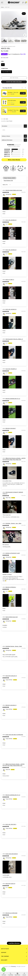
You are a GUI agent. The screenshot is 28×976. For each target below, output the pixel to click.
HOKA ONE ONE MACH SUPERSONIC (14, 734)
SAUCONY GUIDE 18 (10, 883)
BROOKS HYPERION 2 (11, 587)
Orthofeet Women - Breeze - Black (14, 646)
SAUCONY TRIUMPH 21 (11, 369)
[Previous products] (22, 88)
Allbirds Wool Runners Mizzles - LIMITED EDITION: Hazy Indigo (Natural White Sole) (13, 764)
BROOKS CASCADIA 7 (11, 428)
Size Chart (5, 57)
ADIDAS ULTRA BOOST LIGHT (13, 553)
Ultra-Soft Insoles (12, 100)
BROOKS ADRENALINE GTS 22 (13, 398)
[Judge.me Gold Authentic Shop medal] (20, 168)
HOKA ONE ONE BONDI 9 (12, 853)
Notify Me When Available (14, 82)
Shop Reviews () (8, 180)
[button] (7, 149)
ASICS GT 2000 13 (10, 279)
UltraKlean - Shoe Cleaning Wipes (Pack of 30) (13, 92)
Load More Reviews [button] (14, 943)
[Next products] (25, 88)
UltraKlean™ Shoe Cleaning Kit (13, 110)
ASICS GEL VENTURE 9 (11, 824)
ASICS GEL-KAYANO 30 (11, 220)
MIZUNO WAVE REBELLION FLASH (14, 190)
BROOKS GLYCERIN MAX (11, 913)
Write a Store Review (14, 160)
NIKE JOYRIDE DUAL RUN (12, 617)
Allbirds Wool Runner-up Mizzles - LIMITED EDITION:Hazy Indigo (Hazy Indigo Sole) (14, 458)
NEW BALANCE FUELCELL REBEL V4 (14, 339)
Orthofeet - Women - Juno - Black (13, 523)
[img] (14, 144)
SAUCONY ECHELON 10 (11, 675)
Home (2, 7)
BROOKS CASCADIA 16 (11, 705)
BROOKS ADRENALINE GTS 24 (13, 795)
